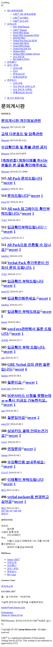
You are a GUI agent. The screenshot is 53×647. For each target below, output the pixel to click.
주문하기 (11, 80)
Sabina (4, 455)
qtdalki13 (5, 189)
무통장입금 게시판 (22, 92)
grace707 (5, 202)
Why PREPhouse (21, 26)
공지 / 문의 (12, 65)
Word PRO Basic (21, 32)
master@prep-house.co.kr (13, 607)
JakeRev (5, 256)
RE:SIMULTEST (21, 59)
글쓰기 (4, 513)
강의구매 (17, 83)
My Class (11, 574)
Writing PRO (19, 51)
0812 (3, 490)
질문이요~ (15, 382)
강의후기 (11, 62)
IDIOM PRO (19, 38)
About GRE (13, 559)
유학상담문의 (20, 77)
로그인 (10, 98)
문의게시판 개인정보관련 (21, 120)
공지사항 (17, 68)
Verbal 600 (21, 43)
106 (7, 510)
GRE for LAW (20, 21)
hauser (4, 322)
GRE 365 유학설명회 (24, 14)
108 (15, 510)
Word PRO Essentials (26, 35)
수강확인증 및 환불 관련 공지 (24, 147)
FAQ (15, 71)
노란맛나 (6, 238)
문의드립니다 (18, 195)
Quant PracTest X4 (22, 48)
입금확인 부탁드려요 (23, 311)
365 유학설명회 (15, 10)
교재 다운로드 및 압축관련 (22, 134)
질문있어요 (16, 417)
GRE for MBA (21, 18)
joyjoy (4, 442)
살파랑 (4, 340)
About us (5, 615)
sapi (3, 358)
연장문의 (14, 449)
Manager (5, 127)
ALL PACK (18, 56)
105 (3, 510)
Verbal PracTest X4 (25, 40)
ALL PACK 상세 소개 (24, 86)
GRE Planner (20, 30)
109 (19, 510)
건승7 (4, 220)
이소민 (4, 472)
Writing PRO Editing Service (26, 54)
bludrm (4, 375)
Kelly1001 (6, 389)
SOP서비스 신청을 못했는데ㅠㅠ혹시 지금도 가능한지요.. (26, 398)
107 (11, 510)
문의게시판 (19, 74)
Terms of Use (16, 615)
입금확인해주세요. (22, 298)
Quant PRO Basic (21, 46)
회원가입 (19, 98)
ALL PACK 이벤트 (22, 89)
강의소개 (11, 24)
